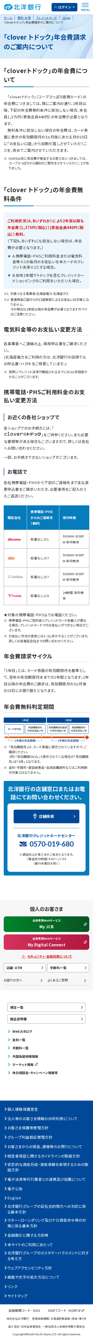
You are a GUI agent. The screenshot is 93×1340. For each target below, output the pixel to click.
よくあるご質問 (58, 980)
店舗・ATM (14, 967)
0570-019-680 (52, 843)
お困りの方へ (13, 980)
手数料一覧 (58, 967)
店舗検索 (46, 816)
